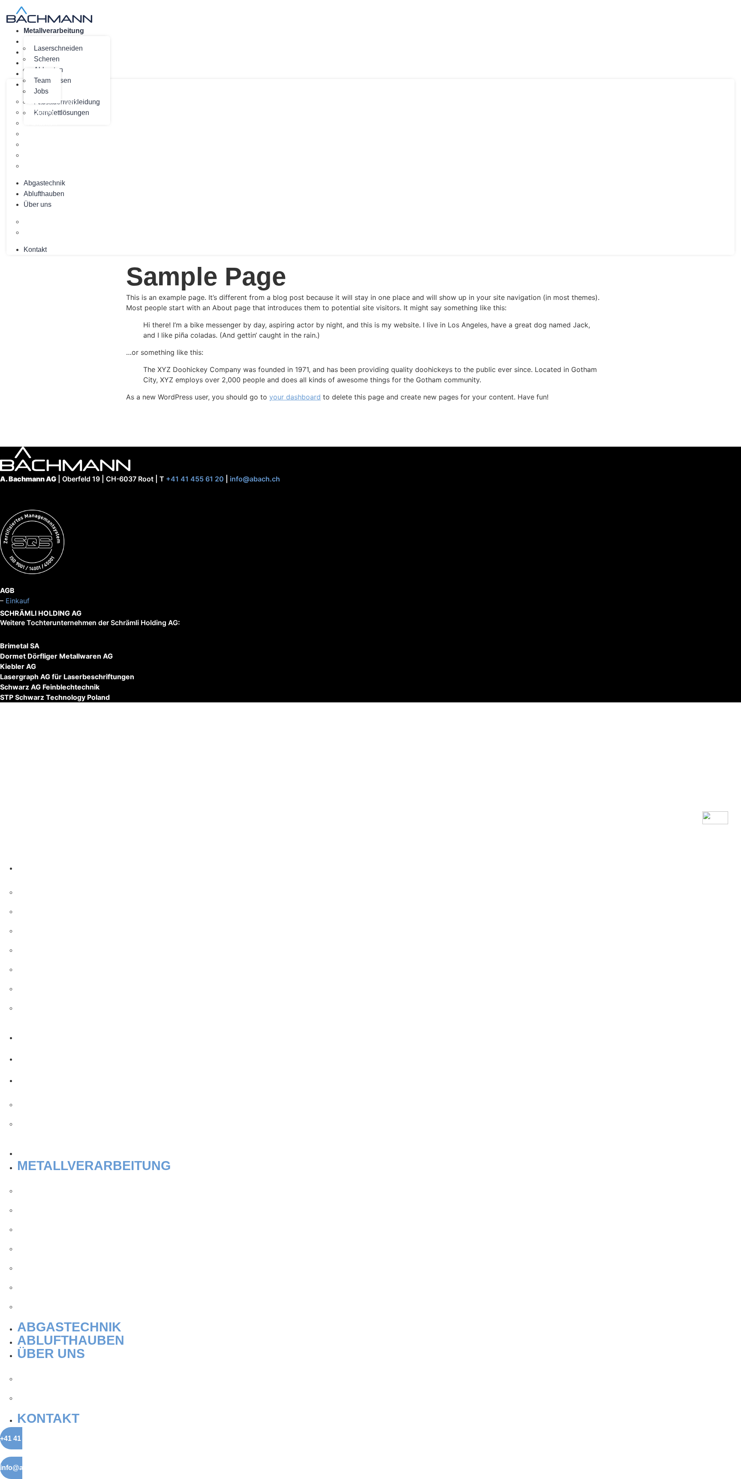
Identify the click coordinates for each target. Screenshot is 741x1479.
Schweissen (46, 133)
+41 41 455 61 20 (195, 479)
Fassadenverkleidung (61, 155)
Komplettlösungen (55, 165)
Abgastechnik (44, 183)
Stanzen (40, 144)
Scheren (47, 59)
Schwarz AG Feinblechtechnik (49, 687)
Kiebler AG (18, 666)
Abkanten (42, 123)
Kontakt (35, 249)
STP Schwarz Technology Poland (55, 697)
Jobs (35, 232)
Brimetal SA (19, 645)
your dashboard (295, 397)
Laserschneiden (58, 48)
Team (42, 80)
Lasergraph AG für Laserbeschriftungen (67, 676)
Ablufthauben (44, 193)
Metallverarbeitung (54, 30)
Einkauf (18, 600)
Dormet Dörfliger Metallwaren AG (56, 656)
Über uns (37, 204)
